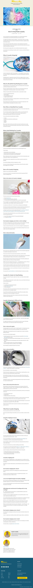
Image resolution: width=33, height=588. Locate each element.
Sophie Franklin (15, 33)
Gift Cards (2, 577)
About (2, 574)
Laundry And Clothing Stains (16, 29)
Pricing (9, 574)
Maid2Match (17, 3)
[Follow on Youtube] (8, 567)
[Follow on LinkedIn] (6, 567)
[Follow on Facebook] (1, 567)
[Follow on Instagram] (3, 567)
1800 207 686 (20, 574)
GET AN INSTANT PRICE (22, 577)
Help (8, 577)
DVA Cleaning (19, 566)
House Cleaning (19, 563)
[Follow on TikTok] (5, 567)
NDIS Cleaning (19, 565)
